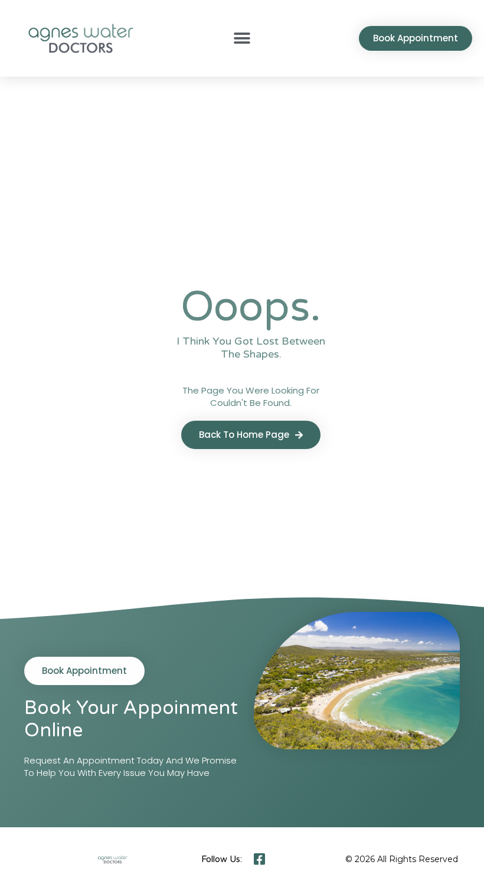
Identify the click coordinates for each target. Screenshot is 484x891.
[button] (242, 38)
